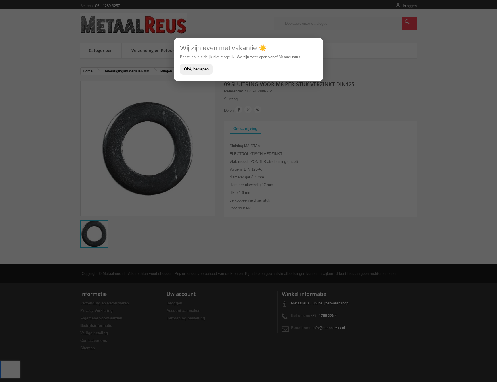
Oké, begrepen (196, 69)
